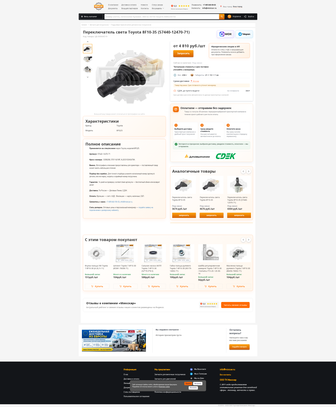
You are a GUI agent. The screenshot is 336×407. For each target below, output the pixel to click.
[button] (231, 6)
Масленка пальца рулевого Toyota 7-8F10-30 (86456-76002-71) (238, 268)
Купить (99, 286)
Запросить (183, 53)
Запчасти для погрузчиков (99, 25)
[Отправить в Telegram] (244, 34)
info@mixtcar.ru (209, 8)
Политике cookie (164, 387)
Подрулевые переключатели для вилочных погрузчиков (131, 25)
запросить (184, 215)
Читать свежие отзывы (235, 305)
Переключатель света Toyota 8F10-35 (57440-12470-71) (237, 200)
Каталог (84, 25)
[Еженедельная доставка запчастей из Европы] (114, 341)
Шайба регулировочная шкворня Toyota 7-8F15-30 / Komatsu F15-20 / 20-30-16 (210, 269)
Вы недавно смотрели (167, 329)
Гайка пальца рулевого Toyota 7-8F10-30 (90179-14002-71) (181, 268)
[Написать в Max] (225, 34)
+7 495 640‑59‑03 (113, 202)
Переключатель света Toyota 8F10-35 (182, 198)
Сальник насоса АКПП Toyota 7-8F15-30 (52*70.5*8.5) (151, 268)
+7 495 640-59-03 (209, 5)
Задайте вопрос (239, 346)
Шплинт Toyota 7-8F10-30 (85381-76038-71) (124, 267)
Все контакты (225, 375)
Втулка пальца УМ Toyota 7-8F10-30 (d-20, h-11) (96, 267)
